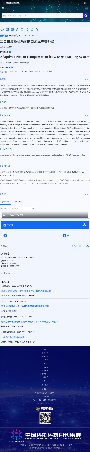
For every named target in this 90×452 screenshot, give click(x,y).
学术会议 (45, 374)
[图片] (12, 29)
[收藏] (36, 29)
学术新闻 (45, 367)
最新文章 (45, 353)
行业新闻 (45, 371)
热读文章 (45, 356)
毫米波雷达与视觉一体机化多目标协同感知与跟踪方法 (26, 290)
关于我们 (45, 385)
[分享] (27, 29)
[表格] (7, 29)
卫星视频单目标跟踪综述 (12, 337)
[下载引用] (22, 29)
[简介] (2, 29)
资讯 (45, 364)
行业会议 (45, 377)
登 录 (85, 3)
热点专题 (45, 359)
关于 (45, 381)
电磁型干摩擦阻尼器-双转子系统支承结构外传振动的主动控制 (29, 321)
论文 (45, 349)
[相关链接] (17, 29)
